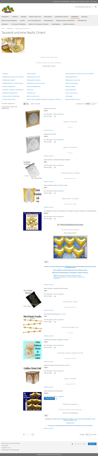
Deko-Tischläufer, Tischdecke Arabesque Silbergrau (57, 159)
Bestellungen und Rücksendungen (10, 450)
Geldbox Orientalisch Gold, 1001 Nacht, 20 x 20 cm (57, 365)
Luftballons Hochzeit (57, 418)
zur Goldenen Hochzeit (70, 267)
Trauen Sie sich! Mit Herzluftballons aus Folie (86, 418)
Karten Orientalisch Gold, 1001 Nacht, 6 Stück (55, 185)
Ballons (67, 272)
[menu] (49, 20)
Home (3, 28)
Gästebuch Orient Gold (50, 108)
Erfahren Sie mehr (48, 130)
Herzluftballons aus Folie (72, 418)
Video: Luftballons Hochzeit (81, 270)
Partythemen (10, 28)
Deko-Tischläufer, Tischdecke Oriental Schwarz (56, 288)
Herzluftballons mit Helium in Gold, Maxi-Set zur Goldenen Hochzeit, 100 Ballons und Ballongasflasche (70, 211)
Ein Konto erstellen (84, 1)
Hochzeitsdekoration (78, 425)
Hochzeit (72, 425)
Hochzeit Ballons (89, 425)
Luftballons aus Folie (70, 422)
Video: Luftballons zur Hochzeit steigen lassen (63, 270)
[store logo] (8, 9)
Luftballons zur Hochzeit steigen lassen (53, 266)
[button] (93, 1)
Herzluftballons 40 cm (69, 266)
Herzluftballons (73, 272)
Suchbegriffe (5, 445)
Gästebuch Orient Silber (50, 134)
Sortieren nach (80, 103)
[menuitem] (5, 16)
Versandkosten (60, 114)
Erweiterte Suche (6, 447)
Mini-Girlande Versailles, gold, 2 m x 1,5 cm (55, 314)
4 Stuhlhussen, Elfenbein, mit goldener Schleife (56, 339)
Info (46, 262)
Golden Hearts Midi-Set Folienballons (53, 391)
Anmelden (73, 1)
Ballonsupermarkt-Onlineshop (89, 266)
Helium (78, 266)
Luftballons (80, 272)
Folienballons (66, 425)
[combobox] (84, 7)
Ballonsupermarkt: (51, 425)
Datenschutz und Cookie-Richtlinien (11, 443)
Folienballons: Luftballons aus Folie (70, 420)
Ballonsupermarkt (56, 272)
